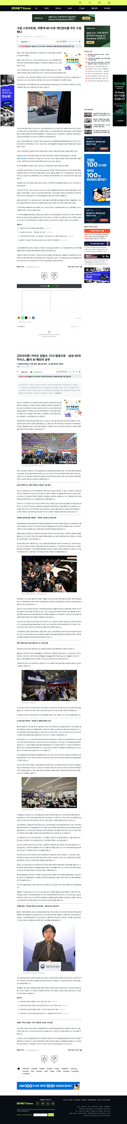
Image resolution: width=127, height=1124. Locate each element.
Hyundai (39, 1071)
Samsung (74, 1068)
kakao (53, 1071)
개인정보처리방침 (92, 1100)
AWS (46, 1071)
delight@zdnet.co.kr (33, 267)
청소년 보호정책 (106, 1100)
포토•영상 (107, 8)
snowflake (75, 1071)
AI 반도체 (50, 1068)
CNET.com (19, 1111)
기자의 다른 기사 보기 (74, 267)
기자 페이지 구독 (39, 372)
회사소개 (65, 1100)
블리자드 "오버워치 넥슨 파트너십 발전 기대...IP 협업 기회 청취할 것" (40, 240)
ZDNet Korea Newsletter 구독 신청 (24, 1114)
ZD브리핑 (34, 1068)
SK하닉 (57, 1068)
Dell (33, 1071)
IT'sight (81, 8)
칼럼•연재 (94, 8)
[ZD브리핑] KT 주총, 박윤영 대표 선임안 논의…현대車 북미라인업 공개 (40, 1013)
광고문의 (71, 1100)
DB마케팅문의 (77, 1100)
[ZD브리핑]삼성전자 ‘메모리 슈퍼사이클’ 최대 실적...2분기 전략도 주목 (40, 1005)
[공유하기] (70, 41)
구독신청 (51, 1114)
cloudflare (26, 1073)
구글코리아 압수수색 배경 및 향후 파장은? (32, 228)
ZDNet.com (26, 1111)
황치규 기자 (24, 42)
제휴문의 (84, 1100)
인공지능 (58, 8)
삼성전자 (42, 1068)
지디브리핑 (26, 1068)
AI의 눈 (70, 8)
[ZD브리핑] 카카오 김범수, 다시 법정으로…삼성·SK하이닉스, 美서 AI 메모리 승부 (43, 236)
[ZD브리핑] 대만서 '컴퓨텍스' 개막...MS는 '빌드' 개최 (35, 1001)
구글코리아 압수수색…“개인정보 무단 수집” (33, 232)
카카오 (59, 1071)
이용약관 (99, 1100)
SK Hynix (26, 1071)
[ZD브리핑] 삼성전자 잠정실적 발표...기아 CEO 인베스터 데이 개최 (39, 1009)
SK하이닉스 (65, 1068)
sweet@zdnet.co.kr (33, 1050)
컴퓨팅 (18, 367)
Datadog (66, 1071)
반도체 (47, 8)
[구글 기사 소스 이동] (62, 41)
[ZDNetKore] (23, 4)
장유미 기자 (24, 372)
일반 (18, 36)
